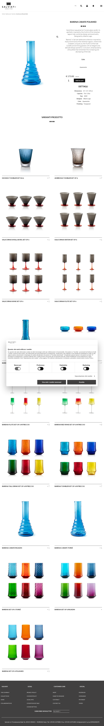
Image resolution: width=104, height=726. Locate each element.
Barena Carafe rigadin (12, 548)
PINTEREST (82, 699)
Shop (54, 692)
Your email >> (56, 711)
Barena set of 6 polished (13, 671)
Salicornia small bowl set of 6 (15, 240)
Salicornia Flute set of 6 (65, 301)
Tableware (8, 14)
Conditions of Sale (33, 703)
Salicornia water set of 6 (66, 240)
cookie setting (32, 707)
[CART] (93, 6)
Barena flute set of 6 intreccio (16, 424)
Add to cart (79, 80)
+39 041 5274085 (55, 722)
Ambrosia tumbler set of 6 (66, 178)
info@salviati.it (81, 722)
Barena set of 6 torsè (11, 609)
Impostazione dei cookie (83, 376)
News (2, 699)
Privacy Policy (31, 692)
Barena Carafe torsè (64, 548)
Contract (56, 699)
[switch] (40, 368)
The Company (5, 692)
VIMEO (81, 703)
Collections (5, 696)
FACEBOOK (82, 692)
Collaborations (6, 703)
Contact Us (56, 703)
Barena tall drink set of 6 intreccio (18, 486)
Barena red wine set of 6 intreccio (70, 424)
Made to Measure (58, 696)
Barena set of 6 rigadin (65, 609)
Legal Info (30, 699)
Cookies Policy (32, 696)
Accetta (81, 382)
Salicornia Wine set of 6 (12, 301)
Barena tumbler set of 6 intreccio (70, 486)
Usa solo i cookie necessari (51, 382)
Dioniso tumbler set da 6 (13, 178)
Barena (13, 14)
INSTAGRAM (82, 696)
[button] (101, 5)
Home (3, 14)
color (83, 59)
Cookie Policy (89, 358)
